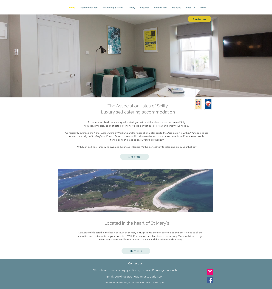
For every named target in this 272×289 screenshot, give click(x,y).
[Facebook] (210, 280)
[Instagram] (210, 272)
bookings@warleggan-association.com (139, 276)
